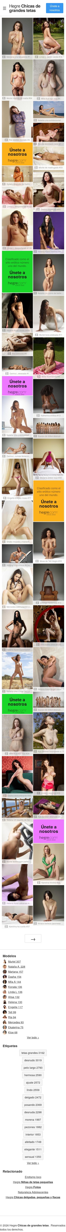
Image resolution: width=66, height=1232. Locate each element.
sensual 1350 (33, 1157)
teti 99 (12, 1012)
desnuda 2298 (33, 1112)
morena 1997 (33, 1120)
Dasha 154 (14, 977)
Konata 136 (15, 987)
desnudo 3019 (33, 1060)
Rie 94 (12, 1017)
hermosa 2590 (33, 1075)
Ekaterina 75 (15, 1027)
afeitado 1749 (33, 1142)
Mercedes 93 (16, 1022)
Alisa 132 (13, 997)
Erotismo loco (33, 1177)
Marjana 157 (15, 972)
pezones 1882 (33, 1127)
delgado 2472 (33, 1097)
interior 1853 (33, 1134)
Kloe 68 (12, 1032)
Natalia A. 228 (16, 966)
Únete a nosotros (54, 8)
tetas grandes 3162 (33, 1053)
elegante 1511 (33, 1149)
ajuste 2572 (33, 1082)
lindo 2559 (33, 1090)
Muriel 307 (14, 961)
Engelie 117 (15, 1007)
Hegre (24, 8)
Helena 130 (15, 1002)
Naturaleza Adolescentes (33, 1192)
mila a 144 (14, 982)
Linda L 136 (15, 992)
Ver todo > (33, 1037)
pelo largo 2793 (33, 1068)
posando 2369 (33, 1105)
